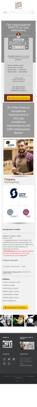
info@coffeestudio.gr (18, 90)
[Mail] (23, 381)
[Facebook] (4, 359)
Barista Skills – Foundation (17, 70)
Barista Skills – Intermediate (17, 72)
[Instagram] (13, 359)
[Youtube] (9, 359)
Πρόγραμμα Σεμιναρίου (19, 98)
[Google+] (9, 363)
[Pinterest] (4, 363)
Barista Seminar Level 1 (16, 65)
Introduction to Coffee (15, 67)
